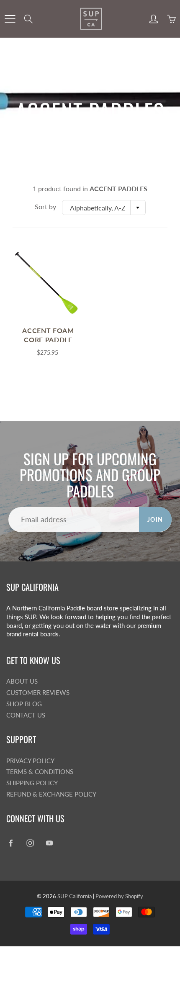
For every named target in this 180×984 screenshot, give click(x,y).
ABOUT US (22, 681)
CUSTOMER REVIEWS (37, 692)
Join (155, 519)
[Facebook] (10, 843)
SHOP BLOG (24, 703)
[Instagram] (30, 843)
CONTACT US (25, 715)
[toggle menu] (10, 19)
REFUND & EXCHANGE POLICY (51, 794)
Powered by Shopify (119, 896)
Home (62, 132)
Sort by (45, 206)
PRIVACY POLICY (30, 760)
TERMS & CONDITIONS (39, 771)
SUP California (74, 896)
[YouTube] (49, 843)
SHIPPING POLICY (32, 783)
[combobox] (104, 207)
